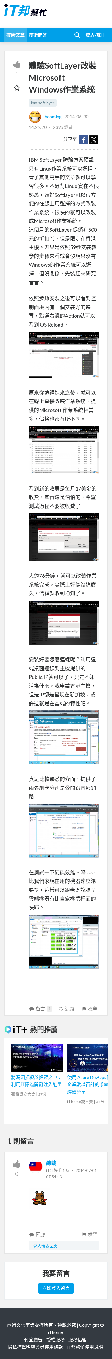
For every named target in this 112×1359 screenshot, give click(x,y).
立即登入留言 (56, 1288)
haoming (53, 116)
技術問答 (38, 34)
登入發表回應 (45, 1245)
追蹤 (69, 1008)
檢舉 (92, 1008)
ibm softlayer (42, 102)
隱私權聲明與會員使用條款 (35, 1347)
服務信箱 (77, 1339)
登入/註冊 (96, 34)
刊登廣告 (33, 1339)
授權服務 (55, 1339)
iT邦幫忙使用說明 (85, 1347)
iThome (55, 1332)
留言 (43, 1008)
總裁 (51, 1163)
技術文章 (15, 34)
